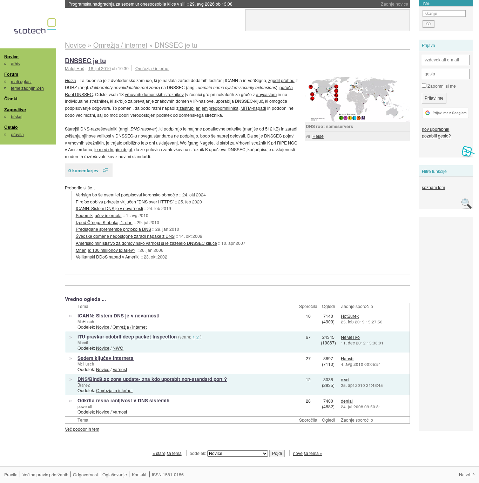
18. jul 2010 (99, 68)
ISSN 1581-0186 (168, 474)
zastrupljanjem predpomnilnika (208, 108)
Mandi (82, 342)
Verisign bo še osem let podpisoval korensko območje (127, 194)
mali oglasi (21, 81)
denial (347, 401)
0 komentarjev (83, 170)
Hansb (347, 358)
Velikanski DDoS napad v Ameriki (108, 257)
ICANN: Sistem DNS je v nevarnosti (109, 208)
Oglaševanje (114, 474)
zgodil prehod (281, 80)
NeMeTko (350, 337)
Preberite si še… (80, 187)
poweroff (84, 406)
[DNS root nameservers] (357, 99)
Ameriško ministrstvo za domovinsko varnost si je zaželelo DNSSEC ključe (146, 243)
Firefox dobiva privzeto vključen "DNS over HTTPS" (125, 201)
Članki (10, 98)
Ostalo (11, 127)
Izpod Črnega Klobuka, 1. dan (104, 222)
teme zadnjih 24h (27, 88)
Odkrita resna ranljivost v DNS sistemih (123, 400)
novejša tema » (307, 453)
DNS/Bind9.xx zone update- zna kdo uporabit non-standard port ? (152, 379)
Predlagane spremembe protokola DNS (113, 229)
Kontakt (139, 474)
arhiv (15, 63)
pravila (17, 134)
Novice (11, 56)
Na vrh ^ (467, 474)
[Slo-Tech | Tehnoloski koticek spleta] (36, 27)
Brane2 (83, 385)
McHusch (85, 321)
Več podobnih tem (82, 429)
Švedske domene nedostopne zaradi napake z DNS (125, 236)
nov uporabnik (435, 129)
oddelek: (198, 453)
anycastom (266, 94)
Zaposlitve (15, 109)
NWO (118, 348)
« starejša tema (167, 453)
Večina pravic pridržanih (45, 474)
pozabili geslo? (436, 136)
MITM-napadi (253, 108)
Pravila (11, 474)
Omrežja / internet (152, 68)
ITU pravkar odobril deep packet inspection (127, 336)
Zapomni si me (441, 86)
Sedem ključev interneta (99, 215)
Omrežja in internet (114, 390)
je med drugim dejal (113, 149)
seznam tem (433, 187)
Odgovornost (85, 474)
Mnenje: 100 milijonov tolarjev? (105, 250)
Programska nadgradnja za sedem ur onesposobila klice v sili (150, 4)
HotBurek (350, 316)
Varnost (120, 369)
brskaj (16, 116)
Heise (318, 136)
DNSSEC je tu (85, 60)
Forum (11, 74)
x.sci (345, 379)
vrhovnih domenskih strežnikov (154, 94)
